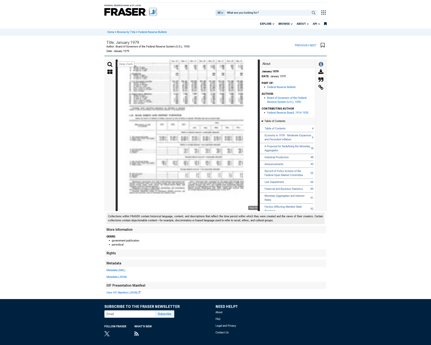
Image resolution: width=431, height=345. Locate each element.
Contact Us (222, 332)
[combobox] (267, 13)
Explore (266, 23)
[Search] (109, 64)
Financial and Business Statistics (283, 189)
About (301, 23)
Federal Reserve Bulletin (152, 32)
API (315, 23)
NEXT (313, 45)
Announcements (273, 164)
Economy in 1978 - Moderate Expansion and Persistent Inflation (287, 137)
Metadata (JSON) (116, 277)
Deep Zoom (126, 64)
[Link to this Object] (320, 88)
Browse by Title (126, 32)
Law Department (274, 182)
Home (110, 32)
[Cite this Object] (320, 80)
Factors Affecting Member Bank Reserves (283, 208)
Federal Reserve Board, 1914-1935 (287, 112)
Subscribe (164, 314)
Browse (284, 23)
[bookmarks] (325, 24)
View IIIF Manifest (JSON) (121, 292)
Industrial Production (276, 157)
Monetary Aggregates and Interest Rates (284, 197)
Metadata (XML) (115, 270)
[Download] (320, 72)
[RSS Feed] (143, 334)
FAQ (218, 319)
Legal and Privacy (226, 325)
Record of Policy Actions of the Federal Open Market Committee (283, 173)
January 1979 (270, 71)
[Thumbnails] (109, 72)
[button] (323, 45)
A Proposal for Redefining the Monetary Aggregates (287, 148)
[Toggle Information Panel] (321, 64)
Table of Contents (275, 128)
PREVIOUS (301, 45)
